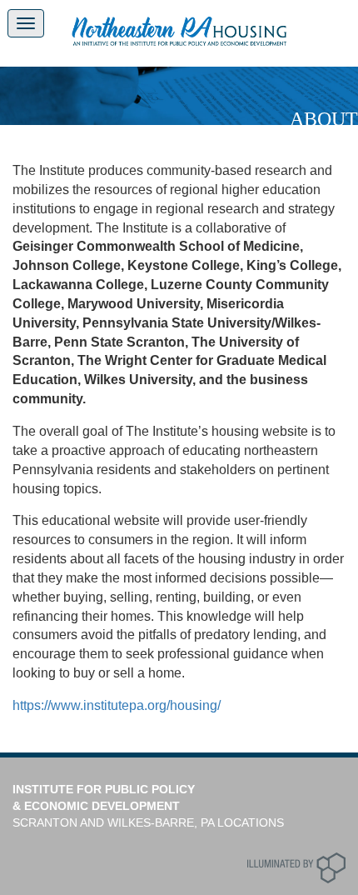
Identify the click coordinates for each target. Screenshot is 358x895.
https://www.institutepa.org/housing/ (116, 705)
